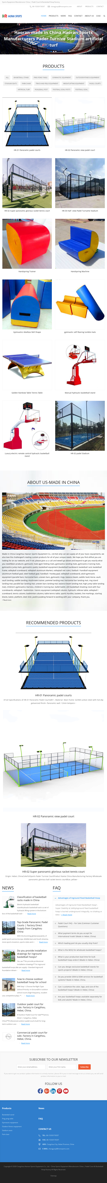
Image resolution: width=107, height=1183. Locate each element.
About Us (89, 16)
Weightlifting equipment (73, 83)
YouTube (66, 1091)
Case (98, 16)
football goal (81, 89)
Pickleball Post (41, 89)
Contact (78, 16)
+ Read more (6, 600)
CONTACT (100, 6)
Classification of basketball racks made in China (31, 898)
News (63, 16)
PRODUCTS (89, 6)
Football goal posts (61, 89)
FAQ (70, 16)
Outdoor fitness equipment (87, 77)
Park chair (26, 83)
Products (53, 16)
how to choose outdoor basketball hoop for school (31, 980)
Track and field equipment (47, 83)
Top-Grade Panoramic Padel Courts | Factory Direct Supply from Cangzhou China (32, 927)
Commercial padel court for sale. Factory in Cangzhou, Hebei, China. (32, 1035)
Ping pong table (40, 77)
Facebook (40, 1091)
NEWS (8, 888)
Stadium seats (11, 83)
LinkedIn (53, 1091)
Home (43, 16)
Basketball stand (21, 77)
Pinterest (59, 1091)
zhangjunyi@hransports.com (61, 6)
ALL (7, 77)
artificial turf (24, 89)
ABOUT (79, 6)
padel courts (95, 83)
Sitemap (53, 1176)
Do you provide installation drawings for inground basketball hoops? (32, 953)
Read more (31, 913)
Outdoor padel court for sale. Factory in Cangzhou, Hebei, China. (31, 1007)
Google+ (46, 1091)
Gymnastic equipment (61, 77)
